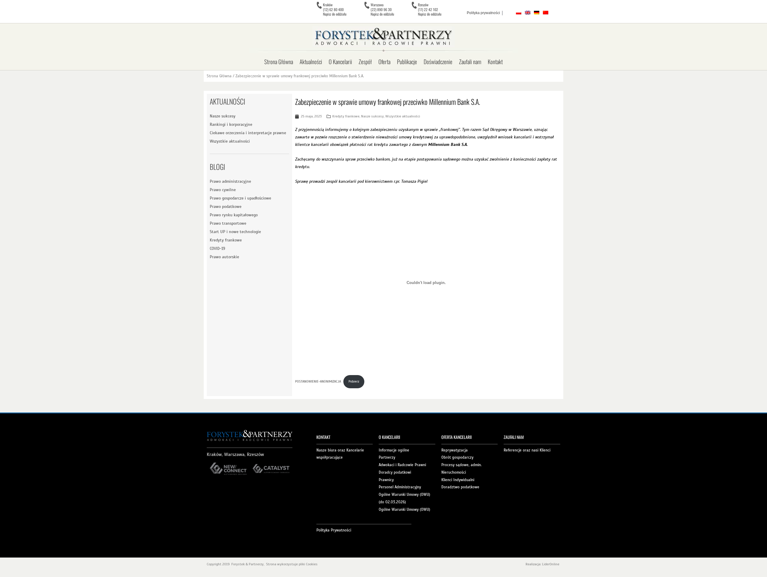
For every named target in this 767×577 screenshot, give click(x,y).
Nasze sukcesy (222, 116)
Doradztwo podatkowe (460, 487)
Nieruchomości (453, 472)
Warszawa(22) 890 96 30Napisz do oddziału (382, 9)
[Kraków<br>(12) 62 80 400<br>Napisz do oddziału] (319, 5)
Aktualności (311, 61)
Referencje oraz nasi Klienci (527, 450)
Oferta (384, 61)
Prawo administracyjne (230, 181)
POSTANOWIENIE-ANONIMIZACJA (318, 381)
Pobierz (353, 381)
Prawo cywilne (223, 189)
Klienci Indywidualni (457, 480)
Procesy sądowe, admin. (461, 465)
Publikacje (407, 61)
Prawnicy (386, 480)
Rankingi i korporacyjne (231, 124)
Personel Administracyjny (400, 487)
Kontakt (495, 61)
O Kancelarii (340, 61)
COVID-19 (217, 248)
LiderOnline (551, 564)
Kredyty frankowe (226, 240)
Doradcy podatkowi (395, 472)
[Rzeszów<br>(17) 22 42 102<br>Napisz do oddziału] (414, 5)
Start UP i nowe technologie (235, 231)
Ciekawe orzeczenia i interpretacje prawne (248, 132)
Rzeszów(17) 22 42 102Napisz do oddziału (429, 9)
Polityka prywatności (483, 13)
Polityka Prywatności (333, 530)
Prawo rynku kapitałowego (234, 214)
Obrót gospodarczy (457, 457)
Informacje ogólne (394, 450)
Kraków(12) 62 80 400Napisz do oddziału (334, 9)
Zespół (365, 61)
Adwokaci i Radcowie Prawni (402, 465)
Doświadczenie (438, 61)
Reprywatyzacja (454, 450)
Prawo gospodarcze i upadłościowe (240, 198)
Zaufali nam (470, 61)
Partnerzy (387, 457)
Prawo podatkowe (225, 206)
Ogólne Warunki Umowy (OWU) (404, 509)
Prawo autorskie (224, 256)
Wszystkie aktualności (230, 141)
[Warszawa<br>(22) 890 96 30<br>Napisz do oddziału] (367, 5)
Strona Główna (278, 61)
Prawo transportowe (228, 223)
